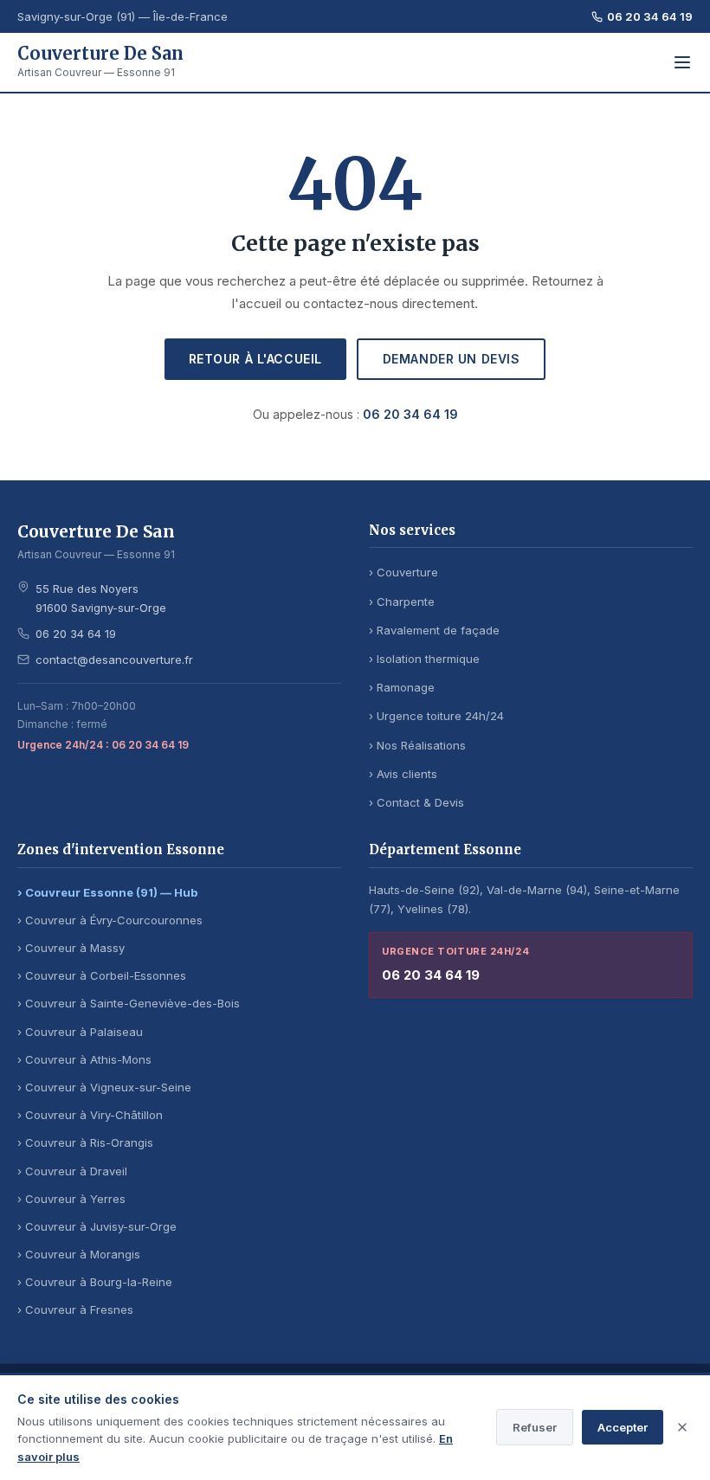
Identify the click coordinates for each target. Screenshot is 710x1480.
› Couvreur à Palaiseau (80, 1032)
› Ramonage (402, 687)
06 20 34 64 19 (650, 16)
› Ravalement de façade (434, 630)
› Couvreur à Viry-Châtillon (90, 1115)
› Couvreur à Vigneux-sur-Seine (104, 1087)
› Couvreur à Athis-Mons (84, 1059)
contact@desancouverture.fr (114, 659)
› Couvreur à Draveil (72, 1171)
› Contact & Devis (416, 802)
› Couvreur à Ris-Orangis (85, 1142)
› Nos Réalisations (417, 745)
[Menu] (682, 62)
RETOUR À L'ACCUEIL (255, 358)
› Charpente (402, 601)
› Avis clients (403, 774)
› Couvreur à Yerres (71, 1199)
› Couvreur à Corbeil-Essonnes (101, 975)
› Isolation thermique (424, 659)
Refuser (535, 1427)
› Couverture (403, 572)
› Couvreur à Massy (71, 948)
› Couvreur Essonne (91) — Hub (107, 892)
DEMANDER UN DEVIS (451, 358)
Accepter (622, 1427)
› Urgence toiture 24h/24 (436, 716)
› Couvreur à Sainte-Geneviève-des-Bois (128, 1003)
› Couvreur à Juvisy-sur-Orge (97, 1226)
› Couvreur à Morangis (78, 1254)
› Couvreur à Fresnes (75, 1309)
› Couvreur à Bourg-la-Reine (94, 1282)
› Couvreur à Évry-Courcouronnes (110, 920)
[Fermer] (682, 1427)
